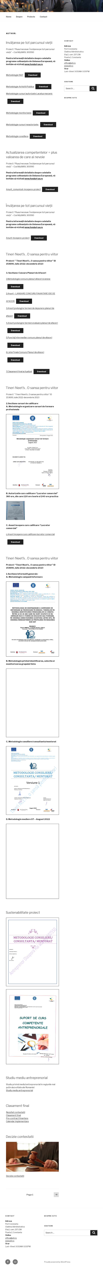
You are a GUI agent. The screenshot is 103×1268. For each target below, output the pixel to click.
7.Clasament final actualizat (19, 371)
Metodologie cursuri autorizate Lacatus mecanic (29, 93)
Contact (43, 17)
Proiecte (31, 17)
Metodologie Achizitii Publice (20, 86)
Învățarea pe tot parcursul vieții (29, 206)
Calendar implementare (17, 1121)
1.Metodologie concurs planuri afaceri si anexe (28, 279)
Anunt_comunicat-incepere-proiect (23, 189)
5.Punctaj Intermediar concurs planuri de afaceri (29, 337)
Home (8, 17)
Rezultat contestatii (15, 1112)
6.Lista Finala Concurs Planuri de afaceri (25, 352)
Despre (19, 17)
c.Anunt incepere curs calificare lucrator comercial (30, 534)
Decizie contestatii (20, 1137)
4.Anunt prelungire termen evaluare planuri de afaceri (32, 323)
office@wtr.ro (70, 63)
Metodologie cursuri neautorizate (22, 124)
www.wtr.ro (68, 66)
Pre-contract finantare (17, 1118)
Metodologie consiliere (17, 136)
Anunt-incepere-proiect (18, 238)
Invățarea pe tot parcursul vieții (29, 43)
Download (32, 75)
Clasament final (17, 1106)
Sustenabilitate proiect (23, 912)
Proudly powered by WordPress (57, 1262)
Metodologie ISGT (14, 75)
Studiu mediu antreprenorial (27, 1078)
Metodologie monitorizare (18, 113)
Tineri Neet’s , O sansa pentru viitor (32, 254)
